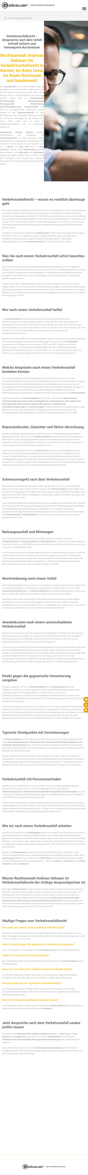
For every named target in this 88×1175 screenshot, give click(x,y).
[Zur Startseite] (28, 8)
